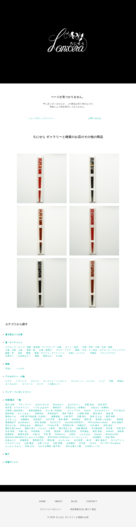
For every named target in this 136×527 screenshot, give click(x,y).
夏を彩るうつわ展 (14, 334)
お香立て (9, 356)
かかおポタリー (102, 410)
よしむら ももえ (13, 446)
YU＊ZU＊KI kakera (110, 443)
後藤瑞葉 (55, 416)
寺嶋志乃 (81, 425)
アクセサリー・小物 (15, 376)
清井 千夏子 (68, 413)
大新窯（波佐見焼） (15, 410)
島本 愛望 (63, 419)
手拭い (8, 368)
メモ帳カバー (53, 384)
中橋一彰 (23, 431)
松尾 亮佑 (110, 437)
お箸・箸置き (45, 350)
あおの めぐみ (42, 404)
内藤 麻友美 (81, 428)
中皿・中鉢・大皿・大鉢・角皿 (97, 347)
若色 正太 (29, 446)
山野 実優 (57, 443)
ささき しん (11, 419)
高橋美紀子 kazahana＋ (18, 422)
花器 (20, 353)
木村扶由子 (52, 413)
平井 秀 (47, 434)
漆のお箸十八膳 (73, 446)
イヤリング (21, 381)
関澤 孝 (88, 419)
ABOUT (58, 501)
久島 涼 (36, 434)
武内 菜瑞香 (40, 422)
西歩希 (57, 431)
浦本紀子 (57, 407)
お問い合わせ (94, 118)
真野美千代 (38, 440)
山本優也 (70, 443)
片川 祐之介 (119, 410)
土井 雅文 (94, 425)
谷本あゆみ (25, 425)
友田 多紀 (108, 425)
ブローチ (35, 381)
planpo (98, 434)
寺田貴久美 (68, 425)
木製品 (93, 353)
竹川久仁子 (55, 422)
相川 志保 (10, 404)
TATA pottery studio (98, 422)
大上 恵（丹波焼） (55, 410)
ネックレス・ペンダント (55, 381)
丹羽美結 (84, 431)
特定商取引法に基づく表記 (83, 509)
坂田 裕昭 (110, 416)
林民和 (121, 431)
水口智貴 (78, 440)
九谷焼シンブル (92, 446)
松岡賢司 (97, 437)
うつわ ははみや (41, 407)
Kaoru (87, 410)
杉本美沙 (76, 419)
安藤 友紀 (89, 404)
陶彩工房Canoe (13, 428)
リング (102, 381)
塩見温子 (37, 419)
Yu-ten (92, 443)
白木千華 (50, 419)
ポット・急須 (71, 347)
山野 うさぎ (43, 443)
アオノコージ (25, 404)
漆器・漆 (31, 350)
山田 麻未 (29, 443)
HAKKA (110, 431)
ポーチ (40, 384)
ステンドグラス (107, 353)
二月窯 (47, 431)
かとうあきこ (24, 413)
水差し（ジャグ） (77, 353)
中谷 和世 (10, 431)
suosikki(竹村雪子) (74, 422)
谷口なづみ (10, 425)
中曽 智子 (121, 428)
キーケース (27, 384)
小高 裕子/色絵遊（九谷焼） (33, 416)
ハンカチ (20, 368)
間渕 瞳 (51, 440)
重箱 (37, 356)
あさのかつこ (74, 404)
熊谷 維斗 (97, 413)
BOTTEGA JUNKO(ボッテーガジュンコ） (68, 437)
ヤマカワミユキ (12, 443)
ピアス (8, 381)
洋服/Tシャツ (11, 462)
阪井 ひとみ (96, 416)
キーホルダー (11, 384)
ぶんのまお (85, 434)
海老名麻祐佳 (35, 410)
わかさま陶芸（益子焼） (50, 446)
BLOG (74, 501)
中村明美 (35, 431)
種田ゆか (39, 425)
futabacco (60, 434)
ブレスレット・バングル (83, 381)
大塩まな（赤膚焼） (100, 407)
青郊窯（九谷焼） (104, 419)
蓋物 (28, 353)
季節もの (47, 356)
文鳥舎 (72, 434)
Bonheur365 (112, 434)
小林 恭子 (68, 416)
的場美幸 (24, 440)
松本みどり (10, 440)
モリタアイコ (117, 440)
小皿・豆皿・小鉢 (14, 350)
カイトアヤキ (74, 410)
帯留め (120, 381)
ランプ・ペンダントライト (18, 392)
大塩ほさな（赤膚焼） (76, 407)
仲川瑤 (109, 428)
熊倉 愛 (109, 413)
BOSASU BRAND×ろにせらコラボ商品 (24, 437)
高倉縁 (120, 419)
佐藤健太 (25, 419)
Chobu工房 (53, 425)
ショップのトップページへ (41, 118)
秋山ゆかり (58, 404)
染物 (7, 364)
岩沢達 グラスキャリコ (17, 407)
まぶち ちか (64, 440)
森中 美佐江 (101, 440)
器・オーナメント (14, 342)
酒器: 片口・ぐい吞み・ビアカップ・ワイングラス (100, 350)
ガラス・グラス (63, 350)
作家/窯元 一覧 (13, 400)
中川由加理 (96, 428)
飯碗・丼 (9, 353)
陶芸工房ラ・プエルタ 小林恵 (40, 428)
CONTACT (91, 501)
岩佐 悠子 (102, 404)
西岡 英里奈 (70, 431)
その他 (59, 356)
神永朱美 (9, 413)
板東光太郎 (23, 434)
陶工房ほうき (65, 428)
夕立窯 (82, 443)
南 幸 (89, 440)
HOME (42, 501)
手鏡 (111, 381)
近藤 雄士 (81, 416)
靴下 (7, 454)
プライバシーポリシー (50, 509)
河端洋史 (39, 413)
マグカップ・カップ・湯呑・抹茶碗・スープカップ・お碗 (33, 347)
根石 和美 (97, 431)
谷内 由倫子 (117, 422)
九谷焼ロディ (24, 356)
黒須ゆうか (10, 416)
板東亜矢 (9, 434)
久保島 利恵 (83, 413)
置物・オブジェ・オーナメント (49, 353)
